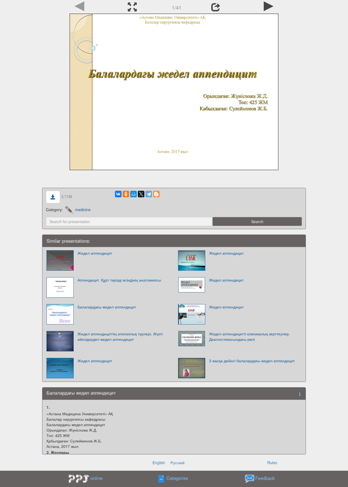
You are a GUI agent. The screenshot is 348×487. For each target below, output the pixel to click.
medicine (83, 209)
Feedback (265, 478)
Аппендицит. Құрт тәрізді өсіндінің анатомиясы (119, 280)
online (96, 478)
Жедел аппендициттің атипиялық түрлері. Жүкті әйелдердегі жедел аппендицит (120, 336)
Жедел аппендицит (94, 253)
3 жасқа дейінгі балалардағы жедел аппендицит (252, 360)
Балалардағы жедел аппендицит (106, 307)
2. (48, 452)
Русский (177, 462)
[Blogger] (156, 194)
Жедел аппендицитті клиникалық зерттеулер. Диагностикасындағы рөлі (249, 336)
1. (48, 407)
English (159, 462)
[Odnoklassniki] (126, 194)
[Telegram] (148, 194)
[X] (141, 194)
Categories (177, 478)
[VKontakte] (118, 194)
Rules (272, 462)
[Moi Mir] (133, 194)
